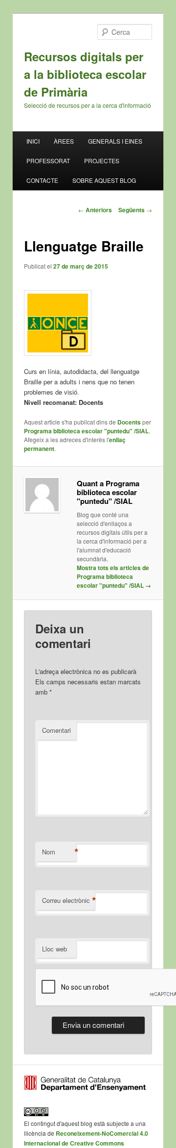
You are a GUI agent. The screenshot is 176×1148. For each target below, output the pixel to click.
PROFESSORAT (48, 160)
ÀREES (64, 141)
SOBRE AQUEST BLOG (104, 180)
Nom (59, 852)
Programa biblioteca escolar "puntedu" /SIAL (86, 430)
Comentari (56, 730)
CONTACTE (42, 180)
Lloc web (54, 948)
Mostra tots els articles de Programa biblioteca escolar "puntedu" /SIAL (114, 576)
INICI (33, 141)
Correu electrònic (68, 900)
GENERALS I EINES (115, 141)
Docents (129, 422)
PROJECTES (101, 160)
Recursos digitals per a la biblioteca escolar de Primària (85, 74)
